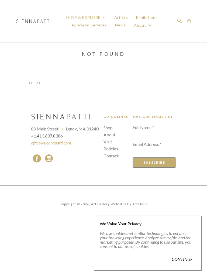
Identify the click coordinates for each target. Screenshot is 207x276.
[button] (85, 17)
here (35, 83)
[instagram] (49, 158)
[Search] (179, 21)
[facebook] (37, 158)
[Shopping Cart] (189, 21)
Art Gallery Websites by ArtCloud (119, 204)
